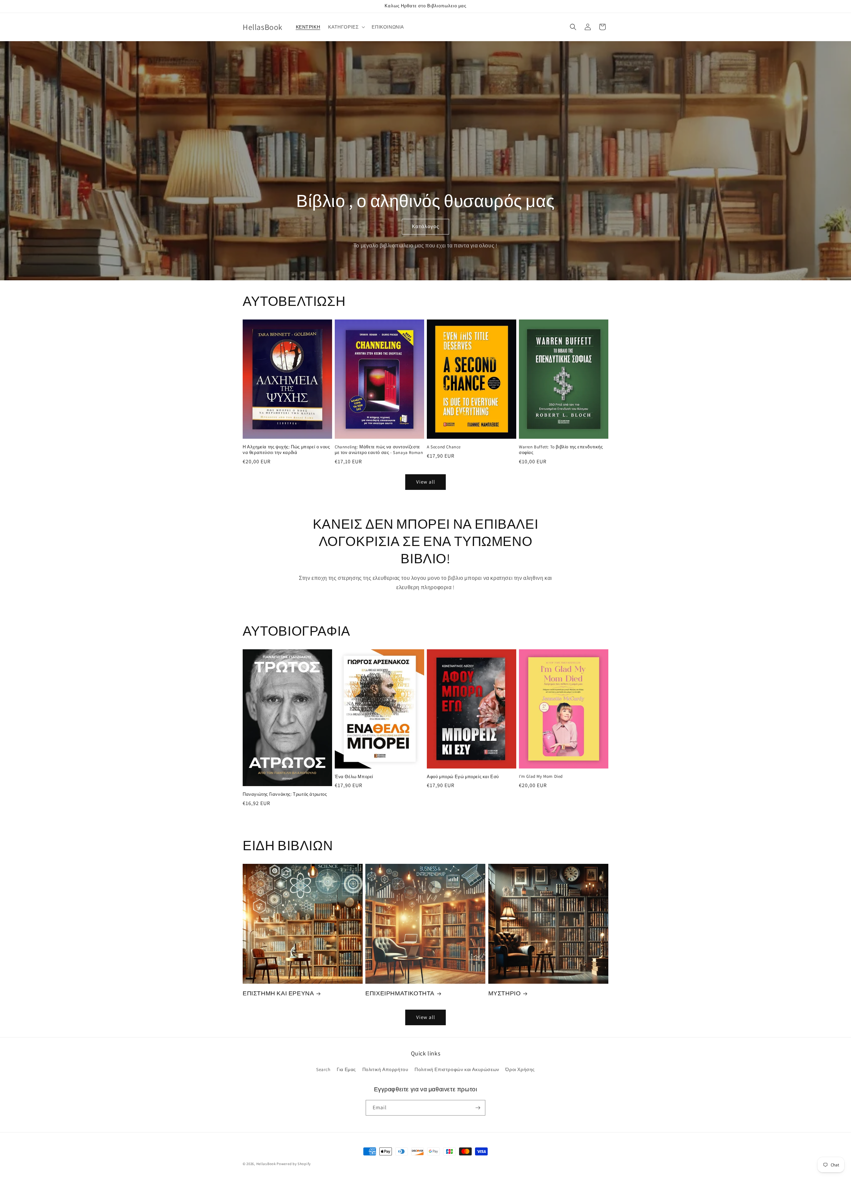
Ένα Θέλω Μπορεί (354, 776)
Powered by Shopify (294, 1163)
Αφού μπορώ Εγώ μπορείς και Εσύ (463, 776)
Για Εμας (346, 1069)
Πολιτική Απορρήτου (385, 1069)
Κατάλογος (425, 226)
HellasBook (266, 1163)
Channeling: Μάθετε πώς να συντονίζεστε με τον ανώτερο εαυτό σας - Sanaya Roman (379, 449)
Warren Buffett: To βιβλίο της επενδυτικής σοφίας (561, 449)
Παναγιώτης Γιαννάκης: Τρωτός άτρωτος (285, 794)
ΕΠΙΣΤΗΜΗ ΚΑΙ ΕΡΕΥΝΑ (278, 993)
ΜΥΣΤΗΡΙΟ (504, 993)
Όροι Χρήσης (520, 1069)
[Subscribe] (477, 1108)
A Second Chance (444, 447)
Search (323, 1069)
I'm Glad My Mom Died (541, 776)
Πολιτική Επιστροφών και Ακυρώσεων (457, 1069)
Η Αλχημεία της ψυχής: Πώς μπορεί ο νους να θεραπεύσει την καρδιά (286, 449)
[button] (346, 27)
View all (425, 482)
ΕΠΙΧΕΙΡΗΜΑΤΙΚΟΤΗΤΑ (399, 993)
